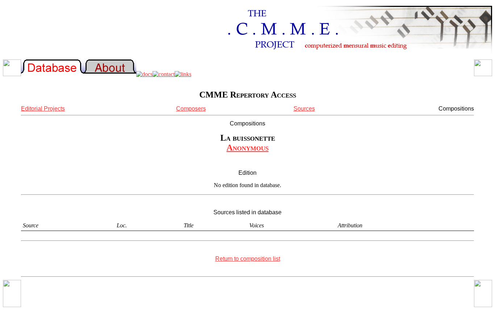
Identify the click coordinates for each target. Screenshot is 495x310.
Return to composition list (247, 259)
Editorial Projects (43, 109)
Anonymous (247, 147)
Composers (191, 109)
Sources (304, 109)
